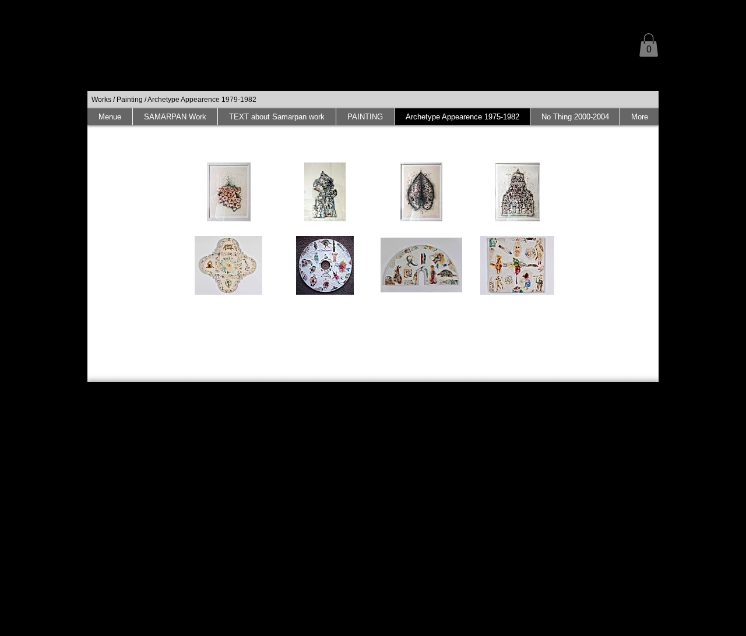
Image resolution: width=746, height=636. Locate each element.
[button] (649, 45)
